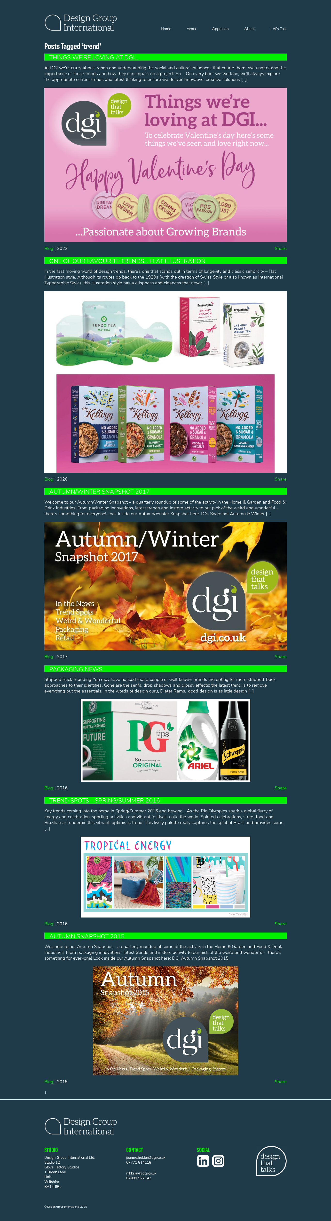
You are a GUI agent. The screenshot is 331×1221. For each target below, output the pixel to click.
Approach (220, 28)
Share (281, 248)
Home (166, 28)
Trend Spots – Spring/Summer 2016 (104, 800)
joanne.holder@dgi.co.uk (146, 1157)
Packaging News (75, 669)
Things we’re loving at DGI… (93, 57)
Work (191, 28)
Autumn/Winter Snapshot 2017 (99, 491)
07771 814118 (138, 1162)
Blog (48, 248)
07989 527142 (138, 1177)
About (249, 28)
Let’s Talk (279, 28)
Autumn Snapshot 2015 (87, 936)
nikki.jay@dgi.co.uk (141, 1173)
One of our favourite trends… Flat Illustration (127, 260)
